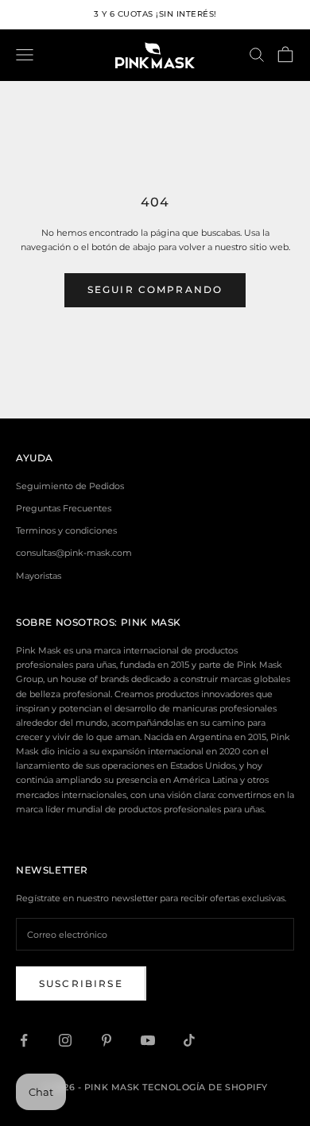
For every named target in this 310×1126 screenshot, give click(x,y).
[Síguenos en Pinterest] (106, 1040)
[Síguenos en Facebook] (24, 1040)
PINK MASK (151, 622)
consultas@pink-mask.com (74, 552)
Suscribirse (81, 983)
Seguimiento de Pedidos (70, 486)
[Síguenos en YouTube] (148, 1040)
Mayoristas (38, 575)
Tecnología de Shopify (205, 1087)
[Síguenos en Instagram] (65, 1040)
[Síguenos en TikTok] (189, 1040)
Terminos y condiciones (66, 530)
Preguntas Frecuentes (63, 508)
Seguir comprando (155, 289)
